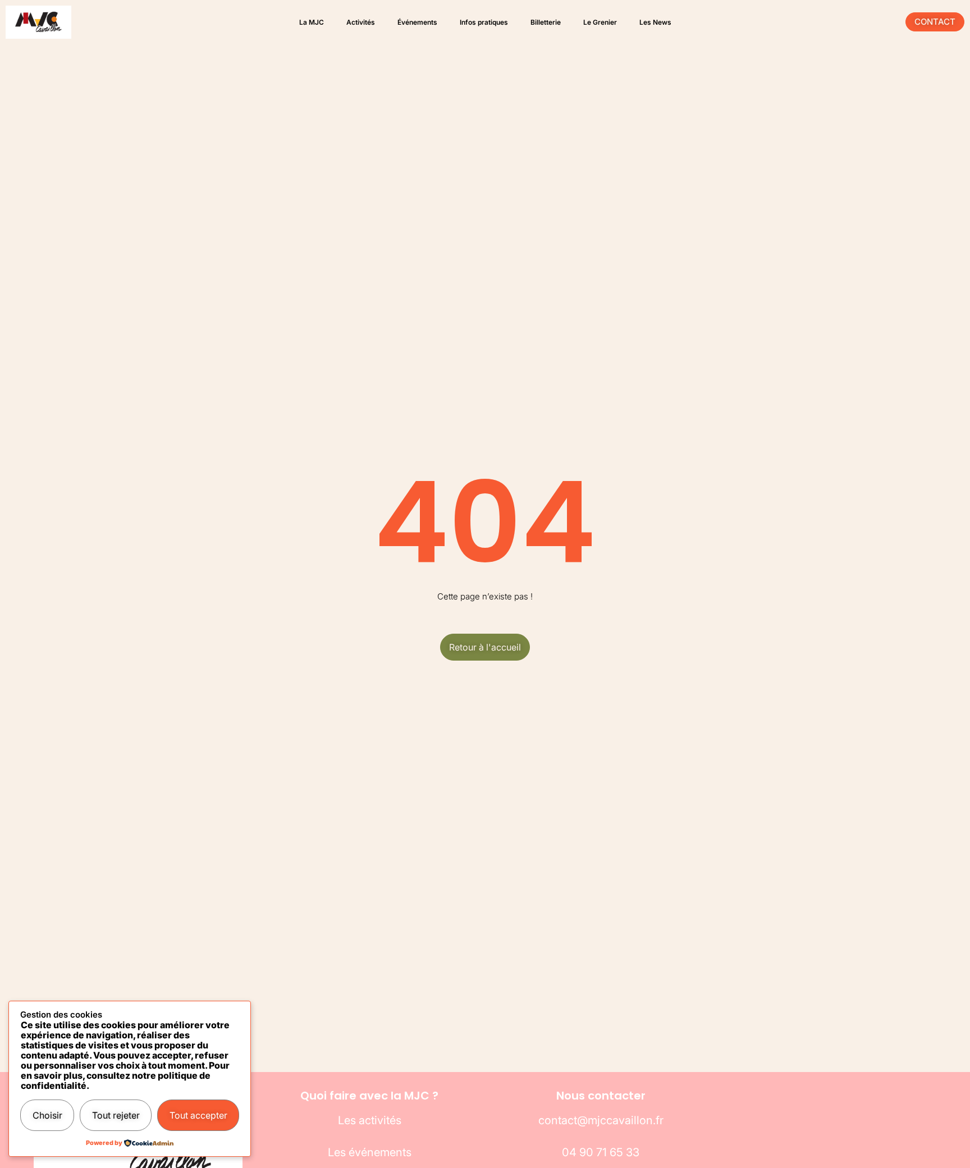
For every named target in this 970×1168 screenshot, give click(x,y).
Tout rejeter (116, 1115)
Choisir (47, 1115)
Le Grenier (600, 22)
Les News (655, 22)
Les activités (369, 1120)
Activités (360, 22)
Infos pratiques (484, 22)
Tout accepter (198, 1115)
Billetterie (545, 22)
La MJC (311, 22)
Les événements (369, 1152)
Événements (417, 22)
